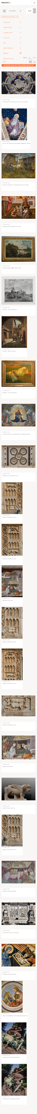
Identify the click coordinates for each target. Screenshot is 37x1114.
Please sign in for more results (18, 65)
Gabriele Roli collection (8, 16)
